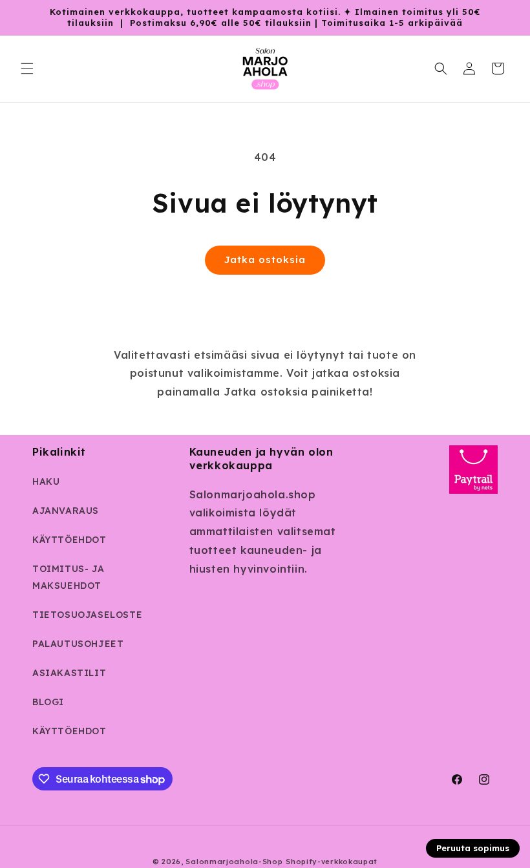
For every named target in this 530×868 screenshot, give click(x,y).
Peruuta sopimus (472, 848)
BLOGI (48, 702)
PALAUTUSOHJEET (77, 644)
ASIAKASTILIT (69, 673)
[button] (27, 68)
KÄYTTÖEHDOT (69, 539)
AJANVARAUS (65, 510)
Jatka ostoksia (265, 259)
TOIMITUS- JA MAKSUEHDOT (68, 577)
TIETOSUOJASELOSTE (87, 614)
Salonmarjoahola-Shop (234, 861)
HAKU (45, 481)
